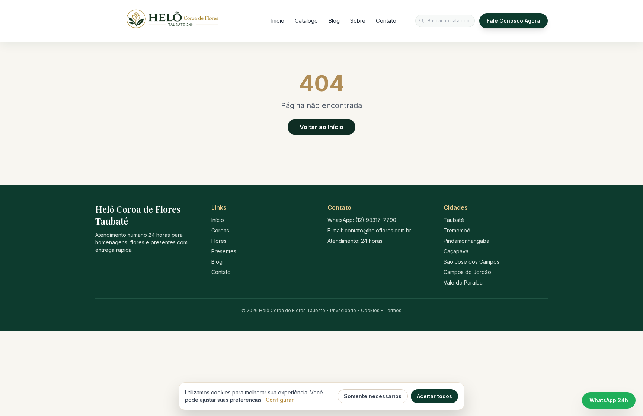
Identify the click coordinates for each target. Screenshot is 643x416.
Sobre (357, 20)
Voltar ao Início (321, 127)
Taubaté (454, 220)
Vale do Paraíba (463, 282)
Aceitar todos (434, 396)
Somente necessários (373, 396)
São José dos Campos (471, 261)
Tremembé (457, 230)
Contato (386, 20)
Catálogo (306, 20)
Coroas (220, 230)
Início (277, 20)
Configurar (280, 400)
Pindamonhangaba (466, 241)
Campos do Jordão (467, 272)
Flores (219, 241)
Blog (334, 20)
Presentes (223, 251)
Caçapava (456, 251)
